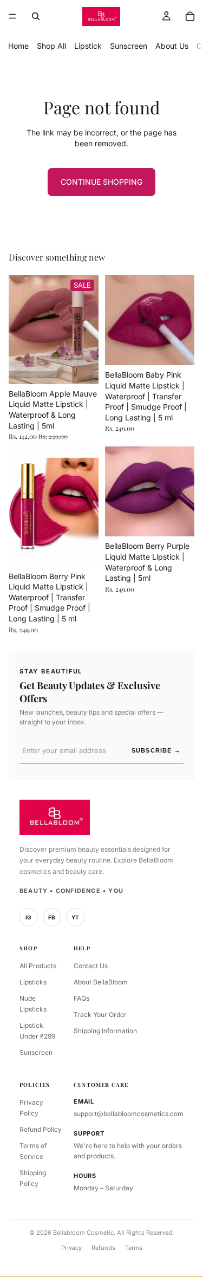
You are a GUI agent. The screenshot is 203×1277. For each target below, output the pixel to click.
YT (75, 917)
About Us (171, 45)
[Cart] (190, 16)
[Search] (36, 16)
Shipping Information (105, 1031)
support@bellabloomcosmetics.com (129, 1114)
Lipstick (88, 45)
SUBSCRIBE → (156, 750)
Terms (133, 1248)
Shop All (51, 45)
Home (18, 45)
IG (28, 917)
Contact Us (91, 966)
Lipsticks (33, 982)
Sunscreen (128, 45)
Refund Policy (40, 1129)
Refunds (103, 1248)
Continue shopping (101, 181)
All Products (37, 966)
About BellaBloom (101, 982)
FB (52, 917)
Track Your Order (100, 1014)
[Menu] (12, 16)
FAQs (81, 998)
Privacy (71, 1248)
